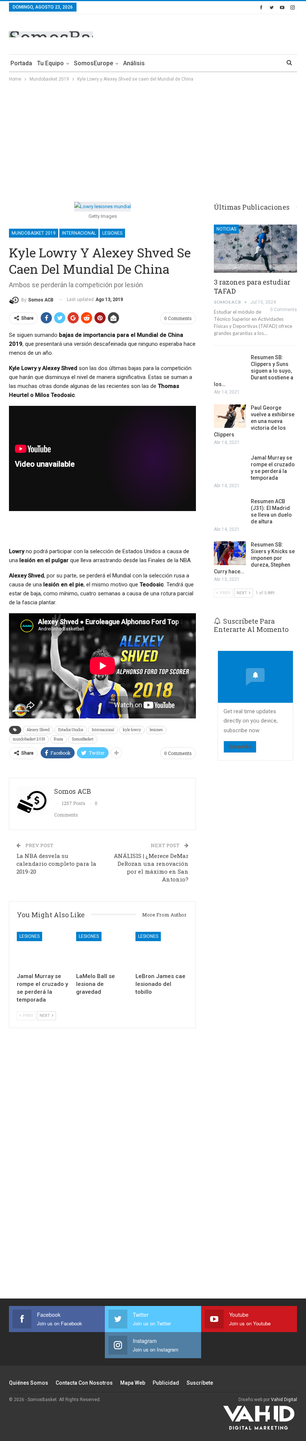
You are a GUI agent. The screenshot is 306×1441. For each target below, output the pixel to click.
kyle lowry (132, 729)
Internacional (79, 233)
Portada (21, 63)
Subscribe (240, 746)
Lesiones (112, 233)
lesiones (156, 729)
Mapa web (132, 1383)
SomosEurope (93, 63)
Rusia (58, 739)
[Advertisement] (209, 33)
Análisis (134, 63)
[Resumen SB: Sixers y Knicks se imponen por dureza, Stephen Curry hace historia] (230, 553)
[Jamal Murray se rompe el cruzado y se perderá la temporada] (43, 950)
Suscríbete (200, 1383)
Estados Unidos (70, 729)
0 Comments (178, 318)
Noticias (226, 229)
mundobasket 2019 (29, 739)
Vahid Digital (284, 1399)
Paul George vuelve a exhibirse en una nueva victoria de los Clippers (254, 421)
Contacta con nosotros (84, 1383)
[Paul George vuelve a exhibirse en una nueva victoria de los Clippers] (230, 416)
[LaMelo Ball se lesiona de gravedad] (102, 950)
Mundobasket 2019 (34, 233)
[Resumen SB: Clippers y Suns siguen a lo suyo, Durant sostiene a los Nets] (230, 366)
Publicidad (166, 1383)
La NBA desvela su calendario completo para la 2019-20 (56, 863)
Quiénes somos (28, 1383)
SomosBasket (83, 739)
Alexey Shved (38, 729)
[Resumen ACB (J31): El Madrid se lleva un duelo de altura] (230, 510)
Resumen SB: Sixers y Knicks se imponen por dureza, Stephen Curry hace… (254, 558)
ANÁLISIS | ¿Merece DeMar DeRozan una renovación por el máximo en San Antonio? (151, 867)
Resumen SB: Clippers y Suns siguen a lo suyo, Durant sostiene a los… (253, 370)
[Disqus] (102, 1167)
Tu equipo (50, 63)
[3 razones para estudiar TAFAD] (255, 249)
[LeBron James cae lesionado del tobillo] (161, 950)
